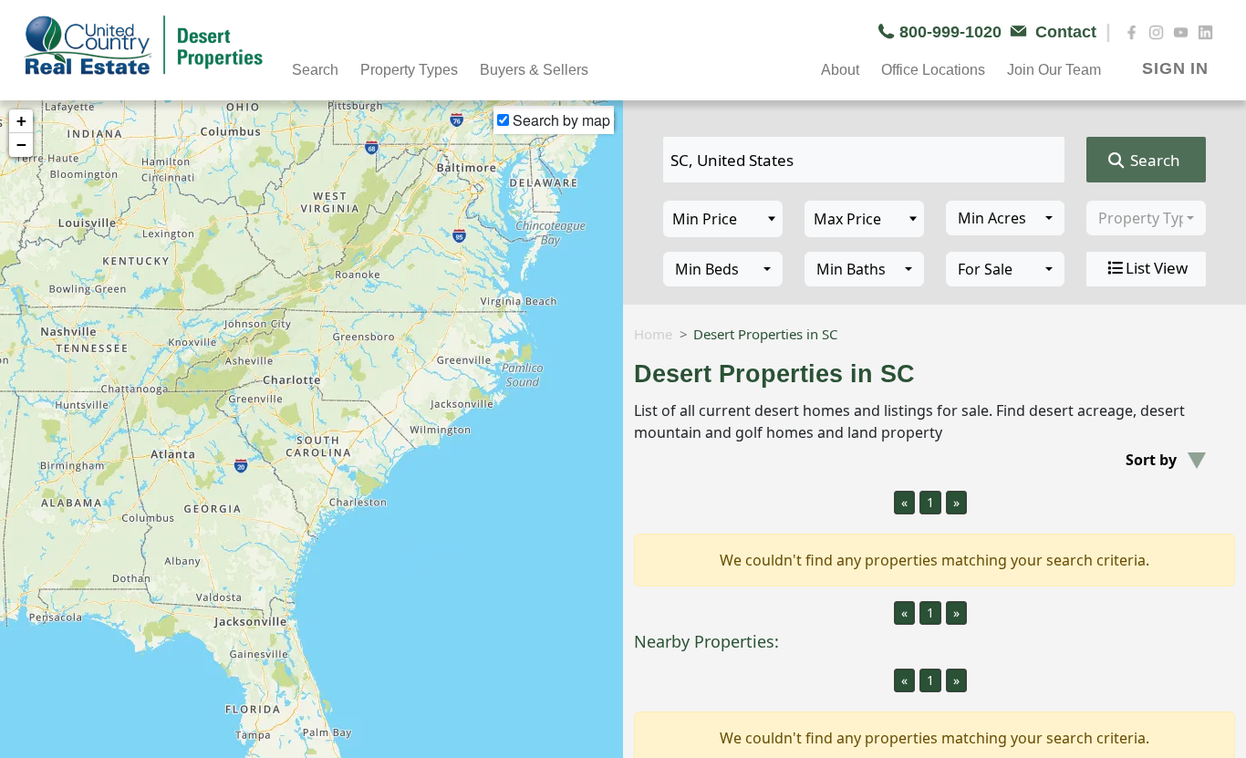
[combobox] (1005, 218)
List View (1157, 267)
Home (653, 334)
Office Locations (933, 70)
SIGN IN (1175, 68)
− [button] (21, 144)
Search (1153, 160)
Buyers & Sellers (534, 70)
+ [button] (21, 120)
